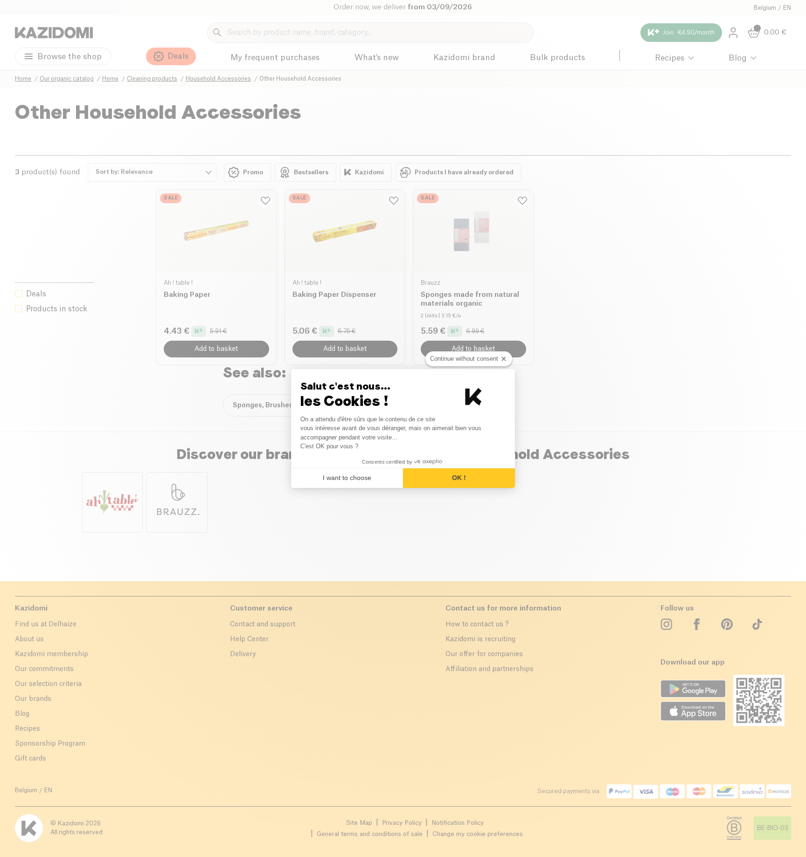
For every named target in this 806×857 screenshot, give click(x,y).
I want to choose (347, 477)
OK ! (459, 477)
